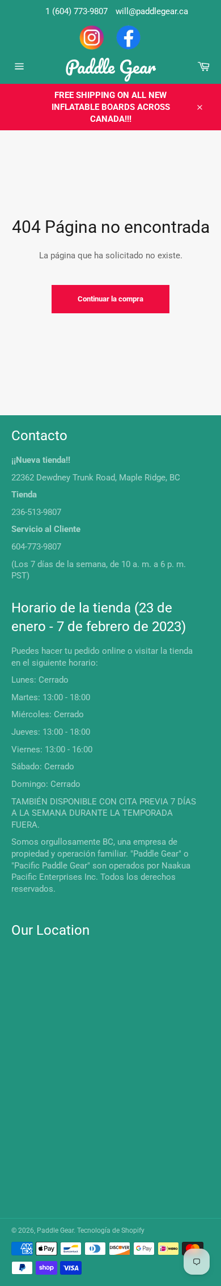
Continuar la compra (110, 299)
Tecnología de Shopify (110, 1230)
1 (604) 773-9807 (76, 11)
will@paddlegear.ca (152, 11)
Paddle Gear (110, 66)
